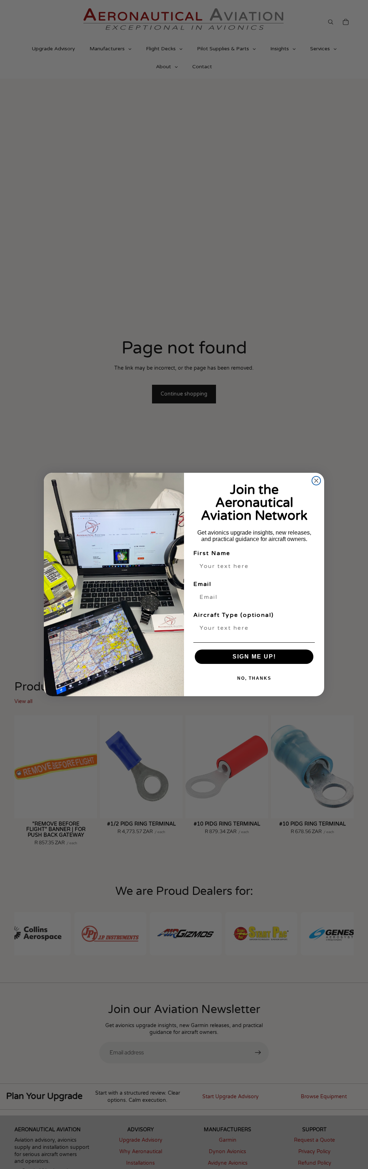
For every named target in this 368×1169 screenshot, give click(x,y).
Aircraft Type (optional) (233, 615)
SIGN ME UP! (254, 656)
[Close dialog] (316, 480)
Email (202, 584)
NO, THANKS (254, 678)
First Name (211, 553)
